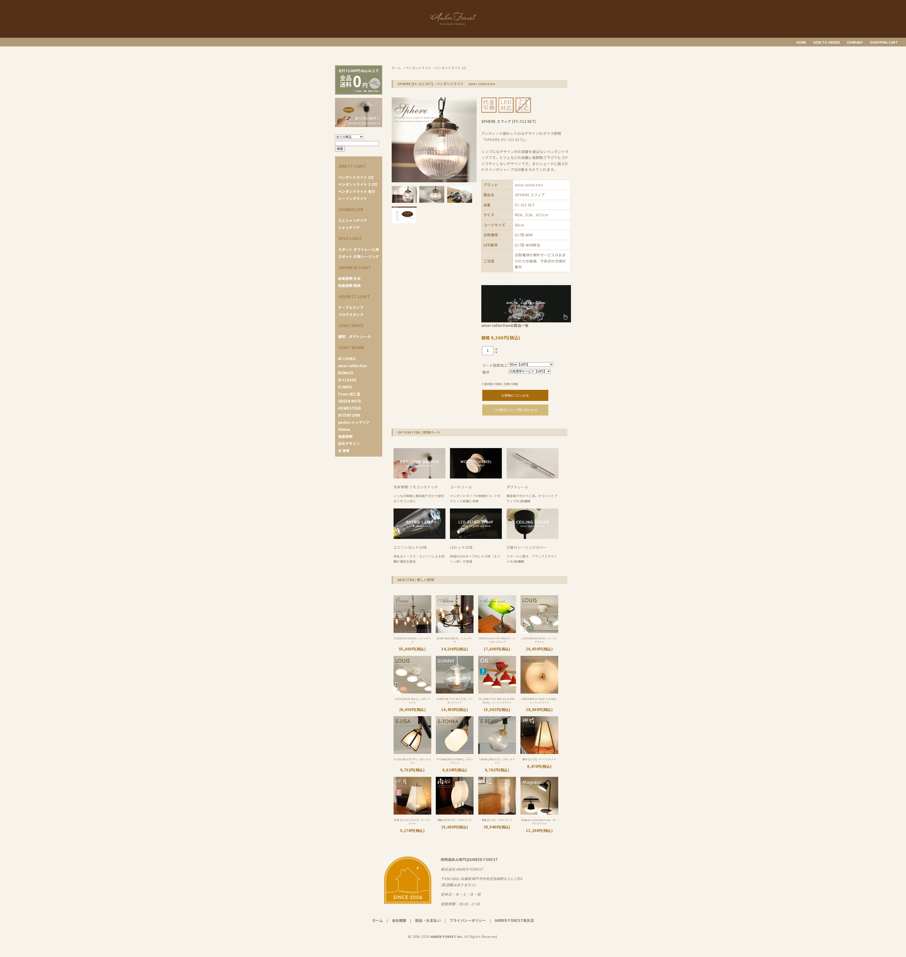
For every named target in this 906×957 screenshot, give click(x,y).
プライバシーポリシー (467, 920)
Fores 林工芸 (349, 393)
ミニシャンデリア (352, 220)
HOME (801, 42)
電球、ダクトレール (354, 336)
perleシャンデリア (354, 422)
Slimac (344, 429)
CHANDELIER (351, 209)
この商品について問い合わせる (515, 410)
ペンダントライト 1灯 (356, 177)
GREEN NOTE (349, 401)
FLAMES (345, 386)
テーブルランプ (350, 307)
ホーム (377, 920)
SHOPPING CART (884, 42)
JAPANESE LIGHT (355, 267)
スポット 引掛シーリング (358, 256)
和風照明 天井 (349, 278)
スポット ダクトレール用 (358, 249)
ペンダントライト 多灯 (356, 191)
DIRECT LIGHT (352, 166)
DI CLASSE (347, 379)
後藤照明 (345, 436)
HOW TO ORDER (826, 42)
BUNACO (345, 372)
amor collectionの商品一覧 (504, 325)
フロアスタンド (351, 314)
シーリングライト (352, 198)
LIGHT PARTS (351, 325)
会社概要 (399, 920)
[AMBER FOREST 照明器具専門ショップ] (453, 24)
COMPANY (855, 42)
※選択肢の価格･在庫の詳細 (499, 384)
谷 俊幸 (344, 450)
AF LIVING (347, 358)
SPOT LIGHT (350, 238)
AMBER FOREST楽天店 (514, 920)
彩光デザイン (349, 443)
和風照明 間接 (349, 285)
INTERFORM (349, 415)
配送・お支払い (428, 920)
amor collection (352, 365)
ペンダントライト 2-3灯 (358, 184)
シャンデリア (349, 227)
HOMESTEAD (349, 408)
